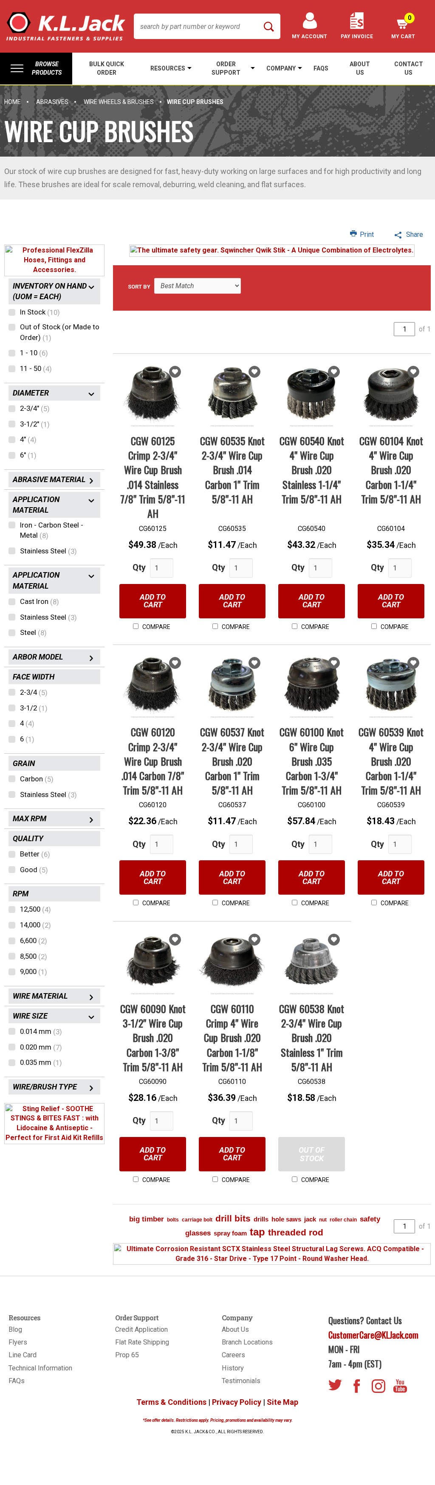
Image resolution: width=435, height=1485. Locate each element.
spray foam (230, 1233)
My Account (309, 36)
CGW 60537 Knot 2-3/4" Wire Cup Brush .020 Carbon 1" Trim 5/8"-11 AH (232, 760)
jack (310, 1219)
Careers (233, 1355)
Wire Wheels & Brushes (119, 101)
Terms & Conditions (171, 1402)
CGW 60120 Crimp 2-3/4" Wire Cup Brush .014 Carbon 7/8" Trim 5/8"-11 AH (152, 760)
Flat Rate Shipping (142, 1342)
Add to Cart (153, 600)
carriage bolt (197, 1220)
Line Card (22, 1355)
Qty (139, 567)
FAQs (16, 1381)
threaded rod (295, 1232)
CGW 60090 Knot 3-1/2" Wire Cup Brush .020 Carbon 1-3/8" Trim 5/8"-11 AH (153, 1037)
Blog (15, 1329)
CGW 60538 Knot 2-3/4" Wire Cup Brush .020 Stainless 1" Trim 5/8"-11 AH (311, 1037)
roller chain (343, 1220)
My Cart (403, 26)
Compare (155, 626)
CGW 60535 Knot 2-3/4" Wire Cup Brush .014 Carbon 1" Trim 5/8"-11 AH (232, 469)
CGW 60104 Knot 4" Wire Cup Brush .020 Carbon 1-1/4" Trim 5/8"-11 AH (391, 469)
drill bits (233, 1218)
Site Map (282, 1402)
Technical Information (40, 1368)
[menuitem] (36, 68)
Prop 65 (127, 1355)
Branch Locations (247, 1342)
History (233, 1368)
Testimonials (241, 1381)
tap (257, 1232)
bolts (173, 1220)
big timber (146, 1219)
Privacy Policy (236, 1402)
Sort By (139, 287)
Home (12, 101)
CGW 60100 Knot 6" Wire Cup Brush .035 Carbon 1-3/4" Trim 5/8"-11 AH (312, 760)
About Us (235, 1329)
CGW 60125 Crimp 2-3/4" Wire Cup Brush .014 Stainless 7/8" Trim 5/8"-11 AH (152, 477)
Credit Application (141, 1329)
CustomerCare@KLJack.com (373, 1334)
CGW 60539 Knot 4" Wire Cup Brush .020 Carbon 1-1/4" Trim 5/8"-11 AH (391, 760)
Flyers (17, 1342)
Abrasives (52, 101)
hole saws (286, 1219)
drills (261, 1219)
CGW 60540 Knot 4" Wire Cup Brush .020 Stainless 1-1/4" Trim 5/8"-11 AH (312, 469)
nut (323, 1220)
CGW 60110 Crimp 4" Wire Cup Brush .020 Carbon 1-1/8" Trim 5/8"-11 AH (232, 1037)
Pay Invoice (357, 36)
